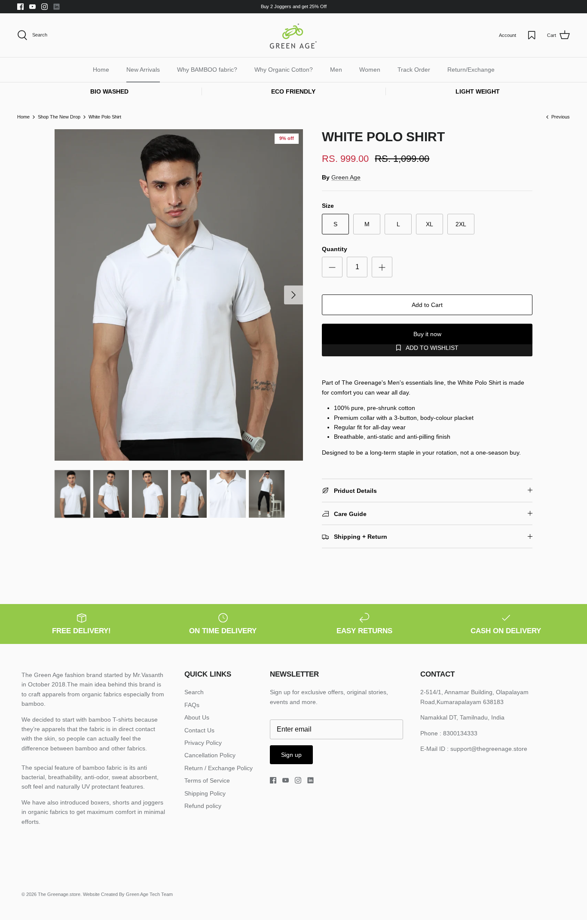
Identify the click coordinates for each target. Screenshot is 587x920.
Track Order (413, 69)
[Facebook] (20, 6)
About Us (196, 717)
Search (194, 692)
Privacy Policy (203, 742)
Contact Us (199, 730)
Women (369, 69)
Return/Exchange (471, 69)
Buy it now (427, 334)
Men (336, 69)
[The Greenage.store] (293, 35)
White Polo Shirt (105, 116)
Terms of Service (207, 780)
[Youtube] (32, 6)
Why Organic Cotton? (283, 69)
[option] (179, 295)
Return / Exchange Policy (218, 768)
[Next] (293, 294)
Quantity (334, 249)
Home (101, 69)
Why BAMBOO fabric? (207, 69)
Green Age (346, 177)
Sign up (291, 754)
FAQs (191, 704)
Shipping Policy (205, 793)
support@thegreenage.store (488, 748)
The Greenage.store (59, 894)
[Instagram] (44, 6)
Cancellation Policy (209, 755)
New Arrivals (143, 69)
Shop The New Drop (59, 116)
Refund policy (202, 805)
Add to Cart (427, 304)
